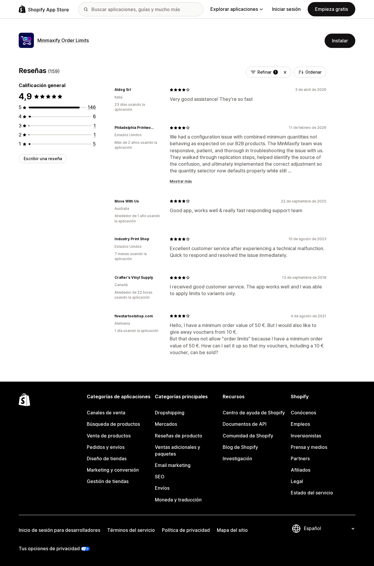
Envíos (162, 488)
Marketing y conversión (113, 470)
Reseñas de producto (178, 436)
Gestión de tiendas (108, 481)
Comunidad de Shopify (248, 436)
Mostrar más (181, 181)
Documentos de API (244, 424)
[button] (285, 72)
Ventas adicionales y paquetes (177, 450)
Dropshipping (169, 413)
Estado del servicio (312, 493)
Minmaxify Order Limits (63, 40)
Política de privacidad (186, 530)
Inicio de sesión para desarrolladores (59, 530)
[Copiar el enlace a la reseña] (134, 89)
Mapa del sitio (232, 530)
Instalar (340, 41)
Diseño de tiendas (107, 458)
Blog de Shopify (240, 447)
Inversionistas (306, 436)
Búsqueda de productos (113, 424)
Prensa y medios (309, 447)
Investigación (237, 458)
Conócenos (303, 413)
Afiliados (300, 470)
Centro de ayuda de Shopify (254, 413)
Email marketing (173, 465)
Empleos (300, 424)
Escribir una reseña (43, 158)
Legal (297, 481)
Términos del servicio (131, 530)
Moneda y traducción (178, 500)
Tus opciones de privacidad (49, 548)
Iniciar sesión (286, 9)
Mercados (166, 424)
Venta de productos (109, 436)
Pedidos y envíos (105, 447)
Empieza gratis (331, 9)
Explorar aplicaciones (234, 9)
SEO (160, 477)
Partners (300, 458)
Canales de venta (106, 413)
